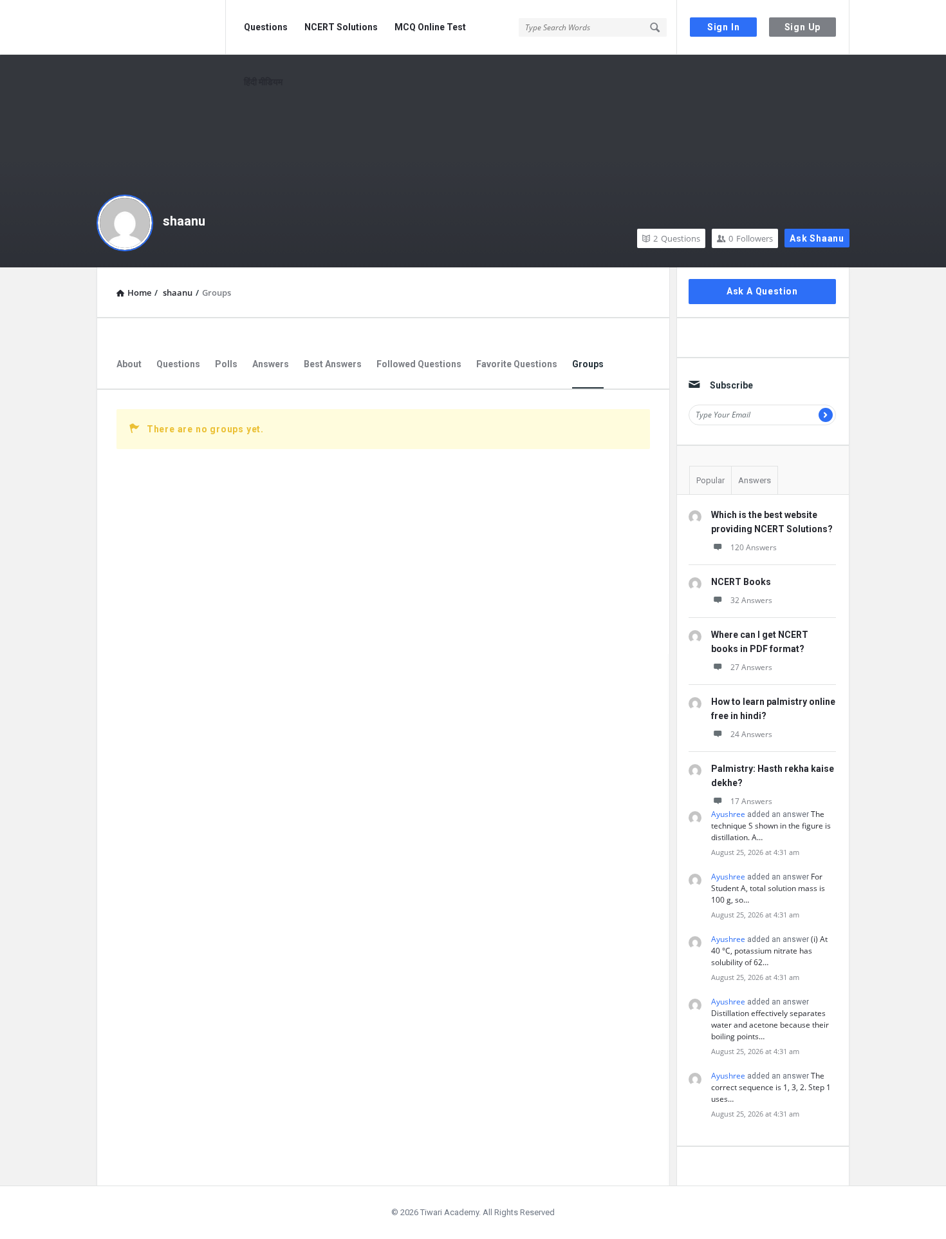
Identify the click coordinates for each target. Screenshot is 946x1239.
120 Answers (753, 547)
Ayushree (728, 814)
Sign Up (802, 27)
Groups (588, 364)
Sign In (723, 27)
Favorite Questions (516, 364)
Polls (226, 364)
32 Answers (751, 600)
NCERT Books (741, 582)
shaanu (184, 221)
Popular (710, 480)
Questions (266, 27)
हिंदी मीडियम (263, 82)
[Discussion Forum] (161, 27)
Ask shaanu (817, 238)
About (129, 364)
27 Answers (751, 667)
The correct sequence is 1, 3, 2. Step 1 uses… (771, 1087)
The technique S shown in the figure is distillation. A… (771, 826)
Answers (270, 364)
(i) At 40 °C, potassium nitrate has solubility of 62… (769, 951)
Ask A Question (762, 291)
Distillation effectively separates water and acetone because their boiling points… (770, 1025)
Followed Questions (418, 364)
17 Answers (751, 801)
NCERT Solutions (341, 27)
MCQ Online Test (430, 27)
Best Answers (333, 364)
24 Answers (751, 734)
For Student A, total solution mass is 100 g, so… (768, 888)
